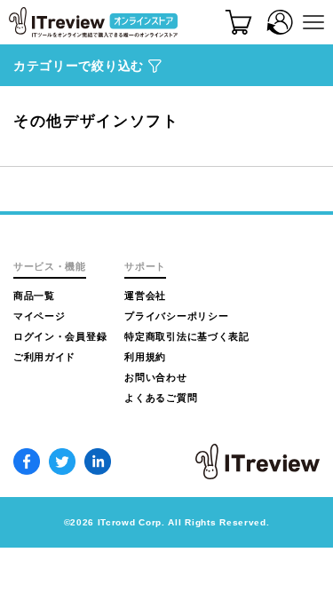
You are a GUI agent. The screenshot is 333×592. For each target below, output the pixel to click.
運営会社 (145, 295)
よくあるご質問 (160, 397)
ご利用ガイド (44, 356)
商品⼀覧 (34, 295)
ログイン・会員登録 (60, 336)
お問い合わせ (155, 377)
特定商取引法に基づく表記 (186, 336)
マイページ (39, 316)
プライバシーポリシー (176, 316)
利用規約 (145, 356)
